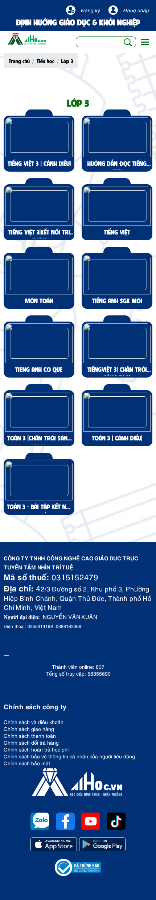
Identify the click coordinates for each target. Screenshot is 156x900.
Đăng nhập (136, 10)
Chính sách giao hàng (29, 728)
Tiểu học (45, 60)
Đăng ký (90, 10)
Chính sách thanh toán (30, 735)
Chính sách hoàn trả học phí (36, 749)
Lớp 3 (67, 60)
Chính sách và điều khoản (33, 721)
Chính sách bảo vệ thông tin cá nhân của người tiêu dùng (69, 756)
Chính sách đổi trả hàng (31, 742)
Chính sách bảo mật (27, 762)
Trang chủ (19, 60)
